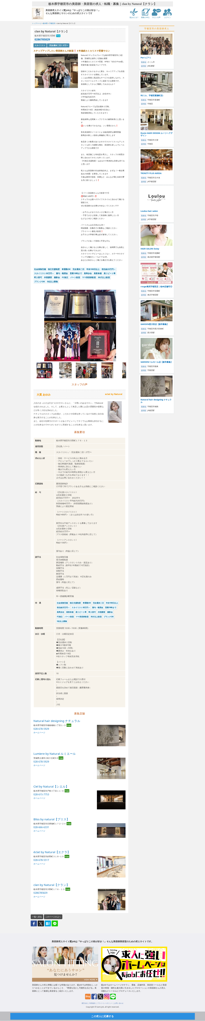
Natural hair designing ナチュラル (56, 721)
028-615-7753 (41, 794)
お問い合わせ (118, 1003)
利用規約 (92, 1003)
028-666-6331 (41, 827)
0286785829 (42, 39)
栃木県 (45, 23)
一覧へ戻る (37, 916)
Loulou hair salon (149, 211)
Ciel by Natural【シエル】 (51, 786)
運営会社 (85, 1003)
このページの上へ (53, 916)
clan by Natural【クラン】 (51, 885)
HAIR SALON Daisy (150, 248)
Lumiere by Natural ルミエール (54, 754)
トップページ (36, 23)
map (69, 725)
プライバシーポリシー (105, 1003)
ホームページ (39, 732)
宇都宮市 (52, 23)
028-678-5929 (41, 728)
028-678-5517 (41, 860)
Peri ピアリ (146, 57)
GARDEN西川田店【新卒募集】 (155, 324)
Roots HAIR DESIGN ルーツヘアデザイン (157, 134)
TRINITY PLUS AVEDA (151, 173)
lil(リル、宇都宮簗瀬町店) (152, 95)
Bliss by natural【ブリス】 (51, 819)
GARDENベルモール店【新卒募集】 (157, 362)
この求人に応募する (102, 1016)
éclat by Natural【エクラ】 (51, 852)
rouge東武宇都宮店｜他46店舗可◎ (156, 286)
